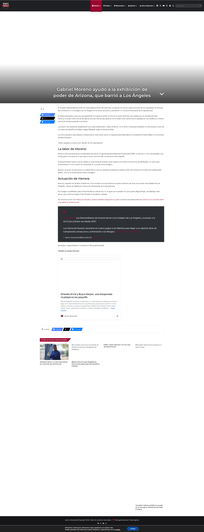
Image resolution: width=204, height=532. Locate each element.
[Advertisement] (102, 27)
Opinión (132, 6)
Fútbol (107, 6)
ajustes (117, 530)
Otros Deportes (147, 6)
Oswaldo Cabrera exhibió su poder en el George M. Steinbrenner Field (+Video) (149, 507)
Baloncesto (119, 6)
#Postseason (69, 218)
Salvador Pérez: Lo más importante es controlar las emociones (53, 363)
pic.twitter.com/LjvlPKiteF (128, 231)
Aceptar (132, 529)
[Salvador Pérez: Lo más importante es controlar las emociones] (54, 352)
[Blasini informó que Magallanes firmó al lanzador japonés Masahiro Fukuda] (86, 352)
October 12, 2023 (98, 237)
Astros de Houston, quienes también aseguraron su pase (98, 200)
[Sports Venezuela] (6, 5)
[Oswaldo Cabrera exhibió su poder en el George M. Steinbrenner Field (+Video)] (149, 423)
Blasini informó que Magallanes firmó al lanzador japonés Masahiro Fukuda (86, 364)
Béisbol (96, 6)
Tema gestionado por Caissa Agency (127, 520)
